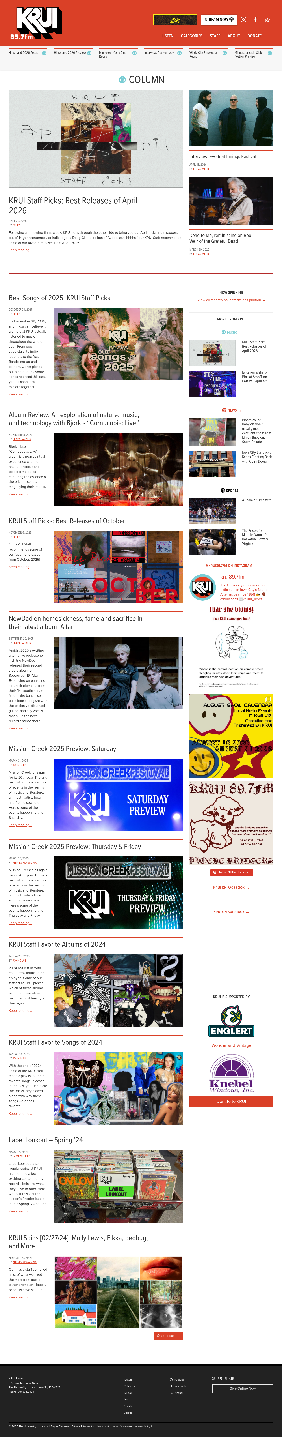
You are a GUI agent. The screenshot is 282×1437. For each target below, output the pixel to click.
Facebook (179, 1386)
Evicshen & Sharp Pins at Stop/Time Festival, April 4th (255, 377)
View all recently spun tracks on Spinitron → (231, 300)
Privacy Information (83, 1426)
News (127, 1399)
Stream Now (217, 20)
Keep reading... (20, 250)
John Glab (19, 765)
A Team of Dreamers (256, 500)
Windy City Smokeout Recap (203, 55)
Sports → (234, 490)
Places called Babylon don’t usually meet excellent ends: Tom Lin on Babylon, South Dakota (256, 431)
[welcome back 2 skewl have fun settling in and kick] (231, 736)
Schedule (130, 1386)
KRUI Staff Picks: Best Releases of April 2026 (254, 347)
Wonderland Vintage (231, 1045)
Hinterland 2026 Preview (70, 53)
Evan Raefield (21, 1156)
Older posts (165, 1336)
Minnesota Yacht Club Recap (112, 55)
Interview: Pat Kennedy (159, 53)
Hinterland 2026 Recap (23, 53)
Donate (254, 36)
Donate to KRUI (231, 1101)
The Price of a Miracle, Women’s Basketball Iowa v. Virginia (255, 537)
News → (235, 410)
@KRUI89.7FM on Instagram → (231, 565)
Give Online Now (243, 1388)
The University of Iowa (32, 1426)
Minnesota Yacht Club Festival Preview (248, 55)
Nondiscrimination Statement (115, 1426)
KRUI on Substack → (231, 912)
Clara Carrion (22, 439)
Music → (234, 332)
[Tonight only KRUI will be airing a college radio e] (231, 823)
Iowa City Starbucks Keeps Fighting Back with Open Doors (257, 457)
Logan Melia (201, 169)
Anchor (178, 1393)
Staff (215, 36)
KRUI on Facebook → (231, 887)
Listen (167, 36)
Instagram (179, 1379)
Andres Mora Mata (25, 863)
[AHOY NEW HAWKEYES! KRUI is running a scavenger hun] (231, 649)
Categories (191, 36)
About (234, 36)
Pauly (16, 225)
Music (128, 1393)
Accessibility (142, 1426)
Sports (128, 1406)
